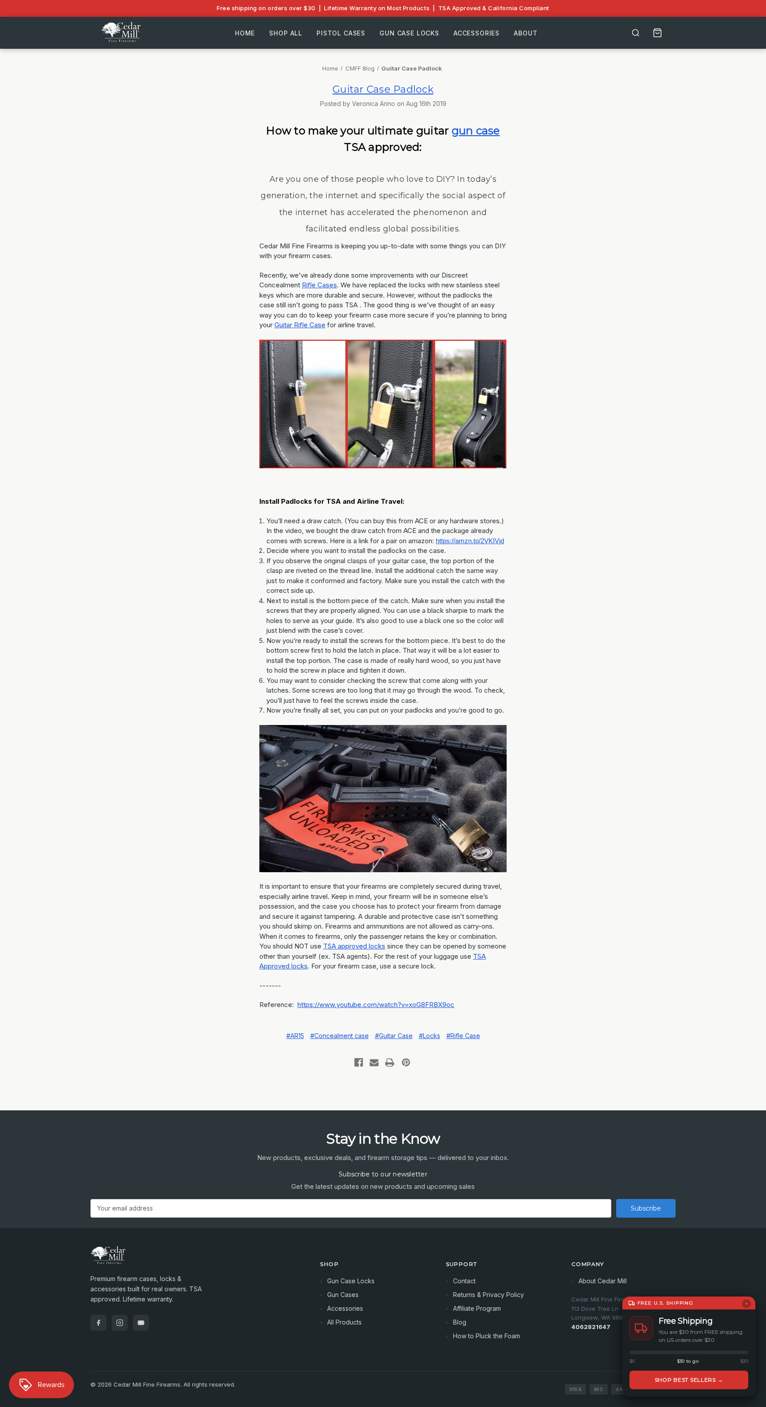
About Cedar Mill (602, 1281)
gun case (476, 130)
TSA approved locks (354, 946)
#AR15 (295, 1035)
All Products (344, 1322)
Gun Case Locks (409, 32)
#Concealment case (339, 1035)
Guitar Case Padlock (383, 89)
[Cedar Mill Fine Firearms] (194, 1260)
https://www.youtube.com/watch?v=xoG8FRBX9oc (375, 1004)
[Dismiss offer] (746, 1303)
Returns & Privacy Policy (488, 1294)
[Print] (389, 1062)
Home (245, 32)
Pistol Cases (341, 32)
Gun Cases (343, 1294)
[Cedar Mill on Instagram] (120, 1323)
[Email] (374, 1062)
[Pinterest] (406, 1062)
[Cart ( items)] (657, 32)
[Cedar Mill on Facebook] (98, 1323)
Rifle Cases (319, 285)
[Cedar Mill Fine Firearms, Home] (122, 33)
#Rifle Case (463, 1035)
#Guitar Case (394, 1035)
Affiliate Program (477, 1308)
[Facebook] (358, 1062)
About (525, 32)
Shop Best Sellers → (689, 1379)
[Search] (636, 33)
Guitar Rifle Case (299, 325)
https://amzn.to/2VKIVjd (470, 541)
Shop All (285, 32)
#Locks (429, 1035)
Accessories (476, 32)
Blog (459, 1322)
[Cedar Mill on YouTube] (141, 1323)
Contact (464, 1281)
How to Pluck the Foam (486, 1336)
